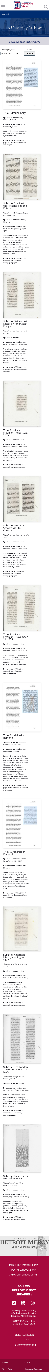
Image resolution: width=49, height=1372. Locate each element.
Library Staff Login (26, 1344)
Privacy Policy (7, 1369)
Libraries (5, 14)
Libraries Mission (24, 1335)
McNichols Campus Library (23, 1265)
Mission (5, 1362)
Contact (24, 1340)
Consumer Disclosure (33, 1369)
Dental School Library (23, 1270)
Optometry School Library (24, 1275)
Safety (27, 1362)
